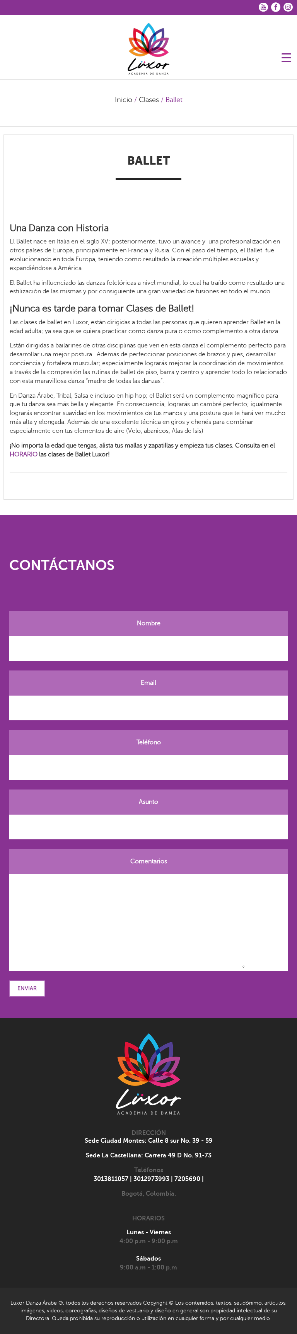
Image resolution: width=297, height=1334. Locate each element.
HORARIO (24, 454)
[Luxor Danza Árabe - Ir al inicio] (148, 46)
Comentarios (148, 861)
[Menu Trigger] (286, 57)
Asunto (148, 801)
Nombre (148, 623)
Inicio (123, 100)
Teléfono (149, 742)
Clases (149, 100)
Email (148, 682)
